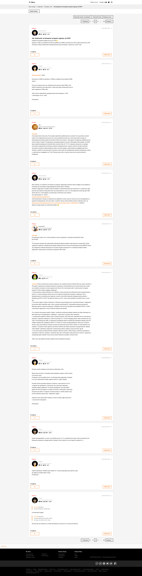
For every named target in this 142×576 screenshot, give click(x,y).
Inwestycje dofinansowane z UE (32, 572)
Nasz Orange (32, 6)
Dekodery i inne (48, 6)
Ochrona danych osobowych (79, 571)
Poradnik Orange (104, 569)
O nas (76, 554)
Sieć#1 (34, 569)
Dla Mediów (60, 557)
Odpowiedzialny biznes (42, 569)
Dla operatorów (61, 554)
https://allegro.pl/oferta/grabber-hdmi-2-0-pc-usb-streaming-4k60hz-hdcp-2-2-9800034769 (55, 203)
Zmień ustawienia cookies (63, 569)
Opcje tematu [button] (33, 11)
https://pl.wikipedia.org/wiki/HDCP (41, 196)
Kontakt (76, 555)
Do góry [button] (4, 546)
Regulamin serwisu (48, 571)
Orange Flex (28, 569)
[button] (111, 28)
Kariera (76, 557)
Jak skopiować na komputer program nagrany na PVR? (51, 38)
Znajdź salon (44, 554)
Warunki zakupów (57, 571)
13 (104, 21)
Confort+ (97, 569)
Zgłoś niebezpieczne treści (75, 569)
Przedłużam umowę (30, 555)
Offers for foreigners (103, 571)
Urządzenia (40, 6)
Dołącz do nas (94, 2)
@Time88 (34, 134)
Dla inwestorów (61, 555)
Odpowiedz (107, 54)
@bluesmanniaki (36, 75)
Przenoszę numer (29, 554)
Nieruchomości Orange (92, 571)
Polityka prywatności (68, 571)
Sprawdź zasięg (45, 555)
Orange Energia (29, 571)
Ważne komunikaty (38, 571)
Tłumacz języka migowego (88, 569)
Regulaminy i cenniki (30, 557)
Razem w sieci (52, 569)
